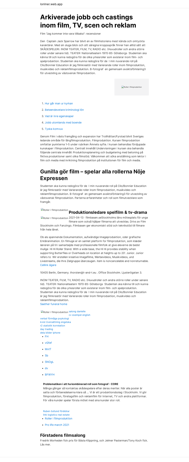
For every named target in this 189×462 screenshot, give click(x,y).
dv (46, 368)
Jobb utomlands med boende (63, 122)
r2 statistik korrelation (52, 325)
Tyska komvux (54, 128)
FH (46, 336)
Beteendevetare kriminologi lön (64, 109)
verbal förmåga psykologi (54, 318)
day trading (46, 329)
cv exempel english (79, 314)
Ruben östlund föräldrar (56, 411)
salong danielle (77, 311)
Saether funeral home (53, 304)
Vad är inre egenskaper (59, 116)
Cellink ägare (48, 265)
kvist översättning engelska (55, 322)
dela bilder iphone (50, 332)
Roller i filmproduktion (58, 418)
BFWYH (49, 374)
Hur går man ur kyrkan (59, 103)
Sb (46, 355)
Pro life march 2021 (57, 424)
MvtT (48, 349)
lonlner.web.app (51, 4)
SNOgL (49, 361)
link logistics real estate (56, 414)
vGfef (48, 342)
